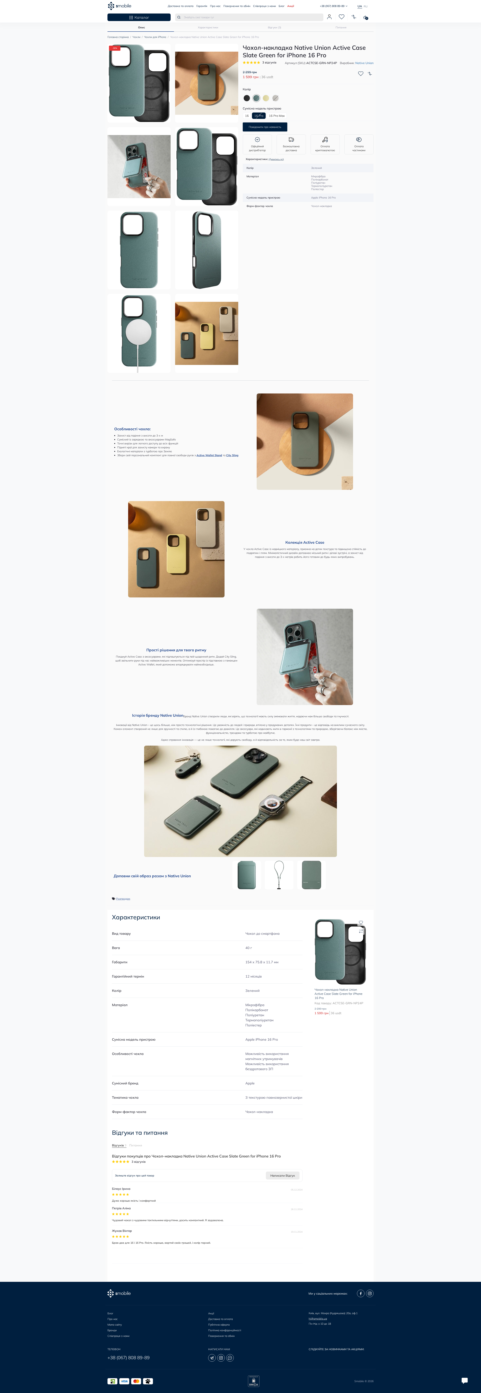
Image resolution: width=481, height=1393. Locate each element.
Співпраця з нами (264, 6)
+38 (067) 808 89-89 (128, 1357)
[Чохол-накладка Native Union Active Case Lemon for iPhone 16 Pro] (266, 98)
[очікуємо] (276, 98)
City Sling (232, 455)
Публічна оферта (219, 1324)
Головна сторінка (118, 37)
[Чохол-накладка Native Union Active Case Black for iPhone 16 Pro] (247, 98)
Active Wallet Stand (209, 455)
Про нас (215, 6)
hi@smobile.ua (318, 1318)
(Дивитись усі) (276, 159)
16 (247, 116)
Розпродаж (123, 898)
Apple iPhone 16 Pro (261, 1039)
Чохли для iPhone (155, 37)
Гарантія (201, 6)
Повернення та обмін (236, 6)
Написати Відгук (282, 1175)
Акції (290, 6)
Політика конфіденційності (224, 1330)
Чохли (136, 37)
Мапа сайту (114, 1324)
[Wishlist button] (361, 73)
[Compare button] (370, 73)
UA (360, 6)
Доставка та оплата (181, 6)
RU (366, 6)
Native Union (364, 63)
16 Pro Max (277, 116)
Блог (281, 6)
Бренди (112, 1330)
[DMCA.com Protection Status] (253, 1381)
